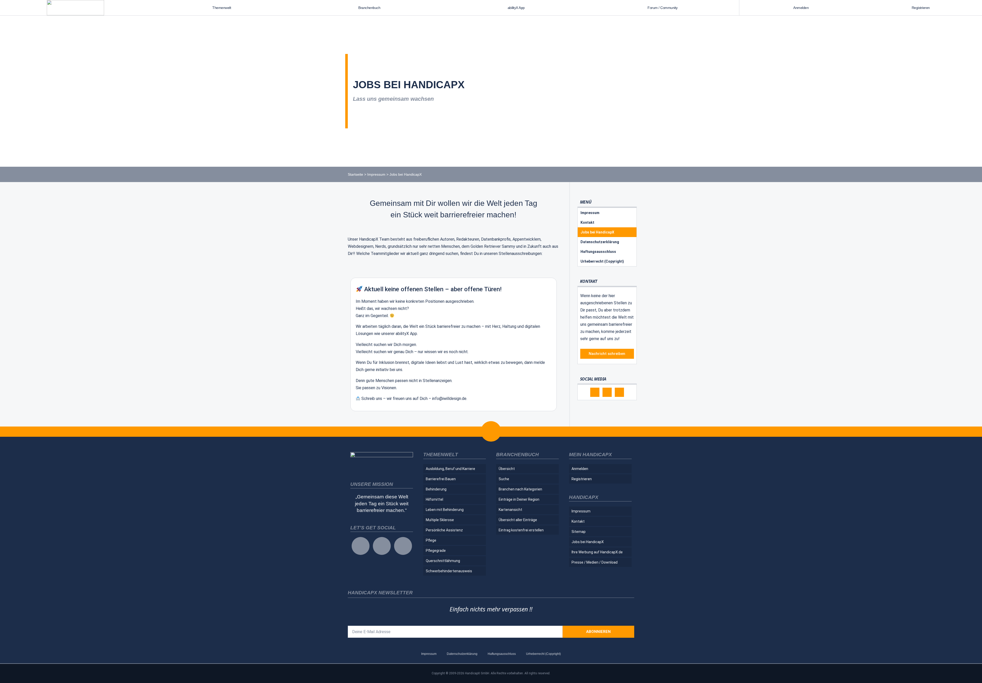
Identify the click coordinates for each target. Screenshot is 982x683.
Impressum (376, 174)
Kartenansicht (510, 510)
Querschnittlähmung (443, 561)
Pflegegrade (436, 550)
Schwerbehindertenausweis (449, 571)
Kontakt (587, 222)
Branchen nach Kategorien (520, 489)
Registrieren (921, 8)
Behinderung (436, 489)
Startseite (355, 174)
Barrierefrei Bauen (441, 479)
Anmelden (801, 8)
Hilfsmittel (434, 499)
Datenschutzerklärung (600, 242)
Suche (504, 479)
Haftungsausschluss (598, 252)
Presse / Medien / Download (595, 562)
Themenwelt (221, 8)
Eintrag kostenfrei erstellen (521, 530)
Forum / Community (663, 8)
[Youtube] (619, 392)
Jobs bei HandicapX (597, 232)
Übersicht (507, 469)
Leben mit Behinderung (445, 510)
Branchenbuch (369, 8)
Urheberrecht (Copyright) (602, 261)
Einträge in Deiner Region (519, 499)
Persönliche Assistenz (444, 530)
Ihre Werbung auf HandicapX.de (597, 552)
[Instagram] (607, 392)
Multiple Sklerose (440, 520)
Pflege (431, 540)
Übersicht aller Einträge (518, 520)
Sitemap (579, 532)
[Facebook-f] (594, 392)
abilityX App (516, 8)
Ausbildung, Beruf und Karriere (450, 469)
